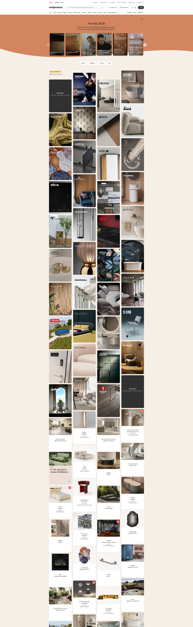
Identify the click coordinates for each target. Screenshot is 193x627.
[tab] (143, 2)
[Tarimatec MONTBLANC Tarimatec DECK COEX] (60, 231)
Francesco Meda (90, 29)
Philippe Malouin (101, 29)
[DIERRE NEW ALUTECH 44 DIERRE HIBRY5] (60, 366)
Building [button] (57, 2)
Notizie (102, 63)
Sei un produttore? (55, 71)
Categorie (92, 63)
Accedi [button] (141, 7)
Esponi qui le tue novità (55, 74)
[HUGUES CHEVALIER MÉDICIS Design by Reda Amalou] (108, 197)
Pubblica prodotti (104, 2)
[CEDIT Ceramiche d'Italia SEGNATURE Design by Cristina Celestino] (84, 123)
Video (109, 63)
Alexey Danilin (110, 29)
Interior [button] (51, 2)
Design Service (131, 2)
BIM (62, 2)
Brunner (97, 27)
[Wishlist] (132, 7)
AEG (108, 27)
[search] (67, 7)
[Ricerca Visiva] (102, 7)
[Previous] (48, 45)
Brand (83, 63)
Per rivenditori (112, 2)
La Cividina (91, 27)
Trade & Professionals (122, 2)
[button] (96, 2)
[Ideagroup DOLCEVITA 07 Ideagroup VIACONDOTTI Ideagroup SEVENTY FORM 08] (108, 333)
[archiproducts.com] (56, 7)
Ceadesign (103, 27)
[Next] (144, 45)
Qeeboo (112, 27)
